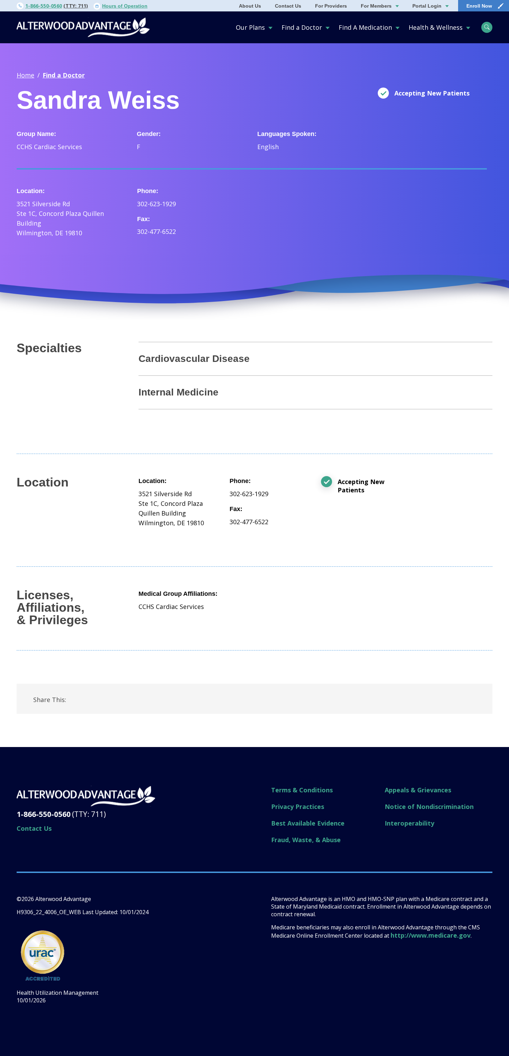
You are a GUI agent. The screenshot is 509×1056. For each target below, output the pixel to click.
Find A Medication (365, 27)
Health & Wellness (436, 27)
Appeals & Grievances (418, 790)
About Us (250, 6)
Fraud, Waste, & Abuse (306, 840)
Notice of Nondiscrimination (429, 806)
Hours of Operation (125, 6)
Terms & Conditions (302, 790)
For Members (376, 6)
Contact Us (288, 6)
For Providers (331, 6)
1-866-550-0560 (43, 5)
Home (25, 75)
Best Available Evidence (308, 823)
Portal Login (426, 6)
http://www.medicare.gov (431, 935)
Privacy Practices (297, 806)
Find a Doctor (302, 27)
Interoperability (409, 823)
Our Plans (250, 27)
